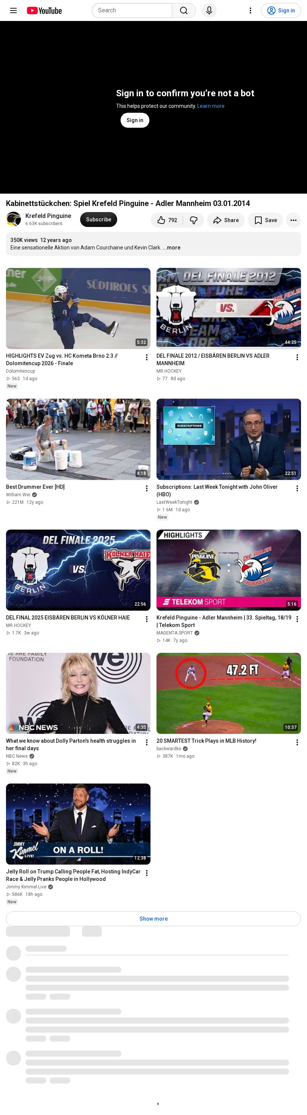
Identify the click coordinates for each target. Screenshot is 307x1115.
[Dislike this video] (193, 220)
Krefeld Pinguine (48, 215)
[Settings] (250, 10)
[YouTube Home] (44, 10)
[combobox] (134, 10)
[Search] (184, 10)
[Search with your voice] (209, 10)
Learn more (211, 106)
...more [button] (171, 248)
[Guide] (13, 10)
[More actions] (293, 220)
